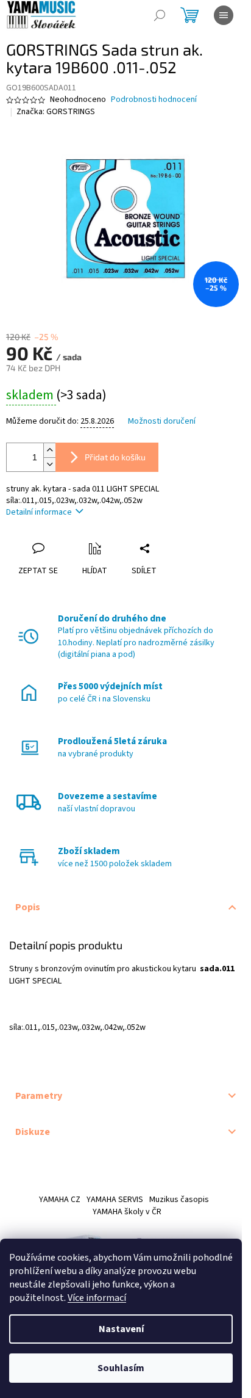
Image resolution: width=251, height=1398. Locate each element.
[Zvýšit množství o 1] (49, 450)
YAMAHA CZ (59, 1199)
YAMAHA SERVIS (115, 1199)
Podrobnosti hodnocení (154, 100)
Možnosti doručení (162, 421)
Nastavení (121, 1329)
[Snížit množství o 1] (49, 464)
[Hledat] (159, 15)
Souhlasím (120, 1368)
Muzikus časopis (179, 1199)
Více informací (97, 1298)
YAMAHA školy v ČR (127, 1212)
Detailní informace (39, 512)
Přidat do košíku (115, 457)
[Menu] (223, 15)
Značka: (55, 112)
